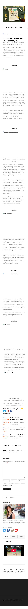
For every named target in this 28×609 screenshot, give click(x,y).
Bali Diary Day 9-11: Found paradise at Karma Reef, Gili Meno (16, 419)
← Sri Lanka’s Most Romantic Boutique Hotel (8, 571)
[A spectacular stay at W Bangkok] (6, 429)
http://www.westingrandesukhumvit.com (16, 400)
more (23, 523)
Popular (13, 536)
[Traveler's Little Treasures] (14, 21)
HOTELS (12, 42)
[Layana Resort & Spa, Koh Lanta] (6, 436)
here (7, 191)
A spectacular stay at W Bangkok (17, 428)
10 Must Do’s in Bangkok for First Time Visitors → (20, 571)
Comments (21, 536)
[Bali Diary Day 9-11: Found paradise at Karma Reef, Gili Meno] (6, 421)
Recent (6, 536)
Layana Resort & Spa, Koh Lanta (17, 435)
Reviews (15, 42)
